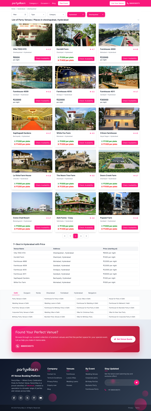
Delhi (16, 293)
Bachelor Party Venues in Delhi (54, 317)
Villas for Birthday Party (84, 317)
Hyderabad (21, 9)
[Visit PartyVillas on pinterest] (34, 397)
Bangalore (92, 293)
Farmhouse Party (92, 389)
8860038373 (134, 3)
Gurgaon (27, 293)
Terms (137, 408)
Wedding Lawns (72, 381)
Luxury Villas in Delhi (83, 299)
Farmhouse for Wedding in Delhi (87, 303)
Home (13, 9)
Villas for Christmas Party (85, 312)
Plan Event (64, 3)
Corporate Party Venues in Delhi (22, 312)
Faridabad (64, 293)
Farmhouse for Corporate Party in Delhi (122, 317)
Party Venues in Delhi (19, 299)
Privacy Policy (52, 381)
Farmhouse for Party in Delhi (53, 299)
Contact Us (51, 374)
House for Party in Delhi (117, 299)
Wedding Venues (92, 374)
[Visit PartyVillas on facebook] (14, 397)
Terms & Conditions (54, 378)
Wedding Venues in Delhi (20, 303)
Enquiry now (51, 385)
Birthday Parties (92, 381)
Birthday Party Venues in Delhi (22, 317)
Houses (69, 385)
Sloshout (30, 386)
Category (33, 3)
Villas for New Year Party (117, 312)
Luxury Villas (71, 378)
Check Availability (43, 58)
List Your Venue (117, 3)
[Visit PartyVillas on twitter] (27, 397)
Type (33, 14)
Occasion (44, 3)
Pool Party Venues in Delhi (21, 308)
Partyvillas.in (21, 408)
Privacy (130, 408)
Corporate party (92, 378)
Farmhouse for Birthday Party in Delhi (56, 308)
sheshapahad (31, 9)
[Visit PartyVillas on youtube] (40, 397)
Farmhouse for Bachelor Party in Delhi (121, 308)
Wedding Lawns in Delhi (52, 303)
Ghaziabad (50, 293)
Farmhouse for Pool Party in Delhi (88, 308)
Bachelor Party (91, 385)
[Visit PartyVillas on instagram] (20, 397)
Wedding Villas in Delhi (51, 312)
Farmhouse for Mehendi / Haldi (119, 303)
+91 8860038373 (114, 390)
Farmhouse (70, 374)
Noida (38, 293)
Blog (54, 3)
